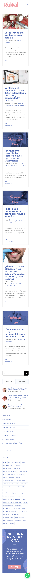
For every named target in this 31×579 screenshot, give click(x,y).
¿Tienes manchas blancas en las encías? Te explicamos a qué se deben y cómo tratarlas (15, 255)
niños (25, 502)
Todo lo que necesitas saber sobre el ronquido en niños (15, 198)
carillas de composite (9, 471)
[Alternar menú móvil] (28, 4)
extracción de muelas (15, 490)
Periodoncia (8, 341)
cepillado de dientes (9, 474)
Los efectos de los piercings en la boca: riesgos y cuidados (18, 388)
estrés (5, 490)
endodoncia (24, 483)
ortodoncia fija (7, 508)
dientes (18, 477)
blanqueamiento (8, 465)
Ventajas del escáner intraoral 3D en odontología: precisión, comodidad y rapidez (15, 77)
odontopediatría (8, 505)
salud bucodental (8, 520)
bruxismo (18, 465)
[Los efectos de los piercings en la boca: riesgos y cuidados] (4, 389)
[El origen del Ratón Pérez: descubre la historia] (4, 406)
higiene (23, 493)
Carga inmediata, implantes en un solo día (15, 22)
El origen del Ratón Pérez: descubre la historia (16, 405)
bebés (23, 462)
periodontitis (15, 514)
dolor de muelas (8, 483)
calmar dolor (7, 468)
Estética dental (13, 165)
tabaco (12, 523)
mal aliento (20, 496)
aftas (4, 462)
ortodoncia (18, 505)
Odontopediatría (15, 223)
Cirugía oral (21, 339)
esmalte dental (19, 487)
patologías (6, 514)
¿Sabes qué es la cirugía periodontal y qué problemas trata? (15, 318)
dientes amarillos (8, 480)
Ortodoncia (22, 105)
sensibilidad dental (20, 520)
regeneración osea (20, 517)
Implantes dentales (11, 105)
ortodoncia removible (9, 511)
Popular (9, 381)
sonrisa (5, 523)
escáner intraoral (8, 487)
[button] (27, 575)
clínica (5, 477)
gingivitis (16, 493)
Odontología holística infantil (12, 443)
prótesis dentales (8, 517)
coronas (11, 477)
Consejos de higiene (10, 423)
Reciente (22, 381)
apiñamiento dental (14, 462)
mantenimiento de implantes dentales (14, 499)
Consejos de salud (15, 283)
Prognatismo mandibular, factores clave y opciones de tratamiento (15, 140)
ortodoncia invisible (19, 508)
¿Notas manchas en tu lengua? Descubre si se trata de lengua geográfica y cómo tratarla (18, 397)
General (20, 103)
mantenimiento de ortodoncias (12, 502)
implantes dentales (8, 496)
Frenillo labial (7, 493)
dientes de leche (20, 480)
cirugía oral (20, 474)
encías (17, 483)
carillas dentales (22, 471)
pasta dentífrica (22, 511)
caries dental (16, 468)
